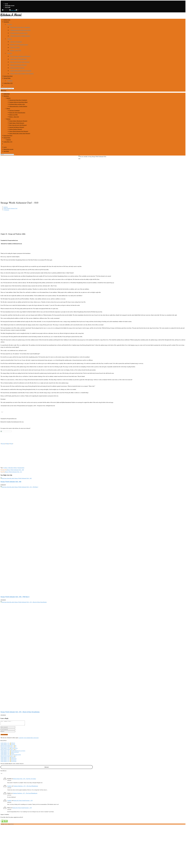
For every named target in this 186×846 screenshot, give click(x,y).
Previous (3, 443)
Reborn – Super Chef (14, 116)
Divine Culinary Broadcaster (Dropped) (18, 121)
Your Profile (7, 7)
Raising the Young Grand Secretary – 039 (23, 800)
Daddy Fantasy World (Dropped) (16, 123)
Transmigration (20, 467)
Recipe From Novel (7, 135)
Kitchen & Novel (11, 15)
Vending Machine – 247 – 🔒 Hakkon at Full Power (10, 752)
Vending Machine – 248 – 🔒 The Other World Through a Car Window (13, 750)
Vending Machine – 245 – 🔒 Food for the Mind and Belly (11, 754)
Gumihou (5, 207)
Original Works (6, 137)
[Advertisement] (93, 222)
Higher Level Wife (13, 114)
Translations (6, 96)
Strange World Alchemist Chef (10, 208)
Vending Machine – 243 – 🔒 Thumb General (8, 758)
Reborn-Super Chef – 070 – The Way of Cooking (24, 778)
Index (8, 443)
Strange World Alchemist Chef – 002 (11, 482)
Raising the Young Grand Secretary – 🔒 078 (8, 749)
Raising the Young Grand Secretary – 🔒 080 (8, 745)
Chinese (8, 108)
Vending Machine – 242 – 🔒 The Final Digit (8, 759)
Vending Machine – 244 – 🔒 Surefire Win (8, 757)
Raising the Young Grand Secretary (17, 112)
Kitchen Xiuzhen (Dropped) (15, 129)
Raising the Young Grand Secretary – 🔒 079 (8, 746)
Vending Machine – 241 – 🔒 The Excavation (8, 761)
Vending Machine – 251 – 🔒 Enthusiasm (8, 742)
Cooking (5, 467)
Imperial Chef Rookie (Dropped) (16, 127)
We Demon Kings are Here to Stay (17, 104)
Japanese (8, 98)
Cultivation (10, 467)
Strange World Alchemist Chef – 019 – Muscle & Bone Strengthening (20, 712)
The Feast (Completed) (14, 110)
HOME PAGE (6, 93)
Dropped (8, 119)
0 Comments (6, 209)
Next (11, 443)
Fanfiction (8, 139)
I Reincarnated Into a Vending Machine (18, 106)
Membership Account (9, 5)
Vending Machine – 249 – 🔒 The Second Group (9, 748)
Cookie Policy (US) (7, 141)
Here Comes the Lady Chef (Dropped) (18, 125)
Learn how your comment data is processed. (29, 737)
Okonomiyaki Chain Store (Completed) (18, 100)
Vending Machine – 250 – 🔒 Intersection (8, 744)
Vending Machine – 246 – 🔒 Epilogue (7, 753)
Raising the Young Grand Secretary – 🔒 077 (8, 756)
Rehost (15, 467)
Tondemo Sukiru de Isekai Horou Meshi (18, 102)
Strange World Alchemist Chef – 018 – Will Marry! (15, 597)
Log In (6, 3)
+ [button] (1, 773)
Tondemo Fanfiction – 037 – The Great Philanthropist (25, 786)
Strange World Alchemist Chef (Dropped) (18, 131)
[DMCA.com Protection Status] (4, 822)
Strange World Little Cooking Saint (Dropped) (19, 133)
